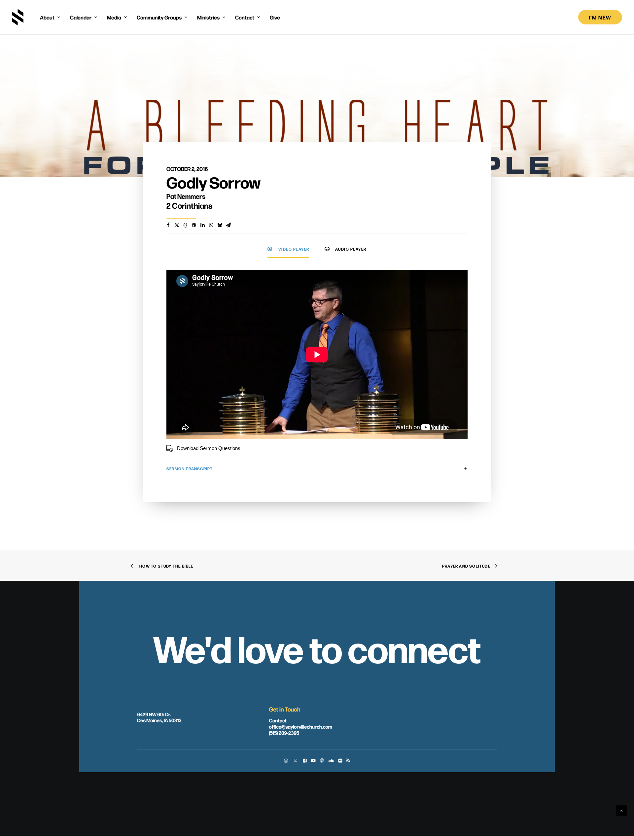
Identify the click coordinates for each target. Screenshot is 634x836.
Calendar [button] (80, 17)
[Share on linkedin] (202, 225)
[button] (286, 761)
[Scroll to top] (621, 810)
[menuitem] (50, 17)
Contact (277, 720)
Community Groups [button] (159, 17)
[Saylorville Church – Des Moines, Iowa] (17, 17)
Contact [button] (244, 17)
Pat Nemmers (185, 196)
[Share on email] (228, 225)
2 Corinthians (189, 205)
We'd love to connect (317, 647)
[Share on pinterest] (194, 225)
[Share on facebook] (168, 225)
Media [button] (114, 17)
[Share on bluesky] (220, 225)
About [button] (47, 17)
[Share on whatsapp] (211, 225)
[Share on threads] (185, 225)
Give (275, 17)
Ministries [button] (208, 17)
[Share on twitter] (177, 225)
